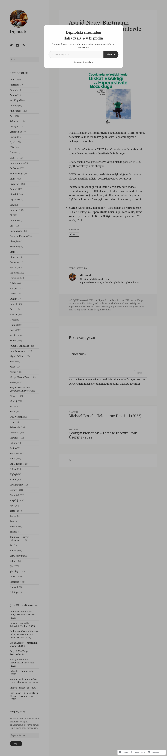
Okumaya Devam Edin (83, 62)
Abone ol (111, 54)
